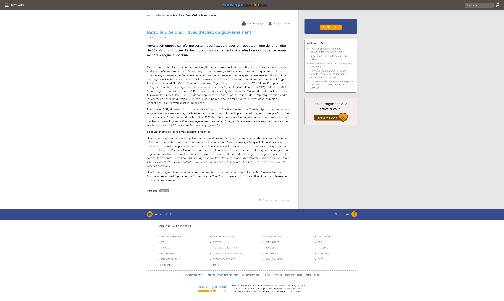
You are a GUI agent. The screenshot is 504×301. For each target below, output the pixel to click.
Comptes (277, 274)
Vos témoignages (250, 274)
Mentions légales (293, 274)
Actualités (315, 43)
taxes (216, 265)
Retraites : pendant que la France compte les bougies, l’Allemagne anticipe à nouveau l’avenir (328, 74)
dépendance (272, 242)
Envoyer (282, 23)
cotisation (324, 236)
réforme (164, 190)
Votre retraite (312, 274)
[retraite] (244, 5)
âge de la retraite (170, 236)
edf (320, 242)
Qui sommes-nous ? (194, 274)
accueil (150, 15)
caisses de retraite (224, 236)
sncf (320, 259)
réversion (323, 253)
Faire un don (327, 117)
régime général (169, 253)
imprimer (255, 23)
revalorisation (274, 259)
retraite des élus (170, 259)
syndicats (165, 265)
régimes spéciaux (275, 253)
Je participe (330, 27)
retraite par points (224, 259)
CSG (162, 242)
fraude (164, 247)
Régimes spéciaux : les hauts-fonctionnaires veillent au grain (327, 50)
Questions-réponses (228, 274)
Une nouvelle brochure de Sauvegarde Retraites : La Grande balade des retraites (331, 84)
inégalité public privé (225, 247)
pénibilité (270, 247)
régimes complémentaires (227, 253)
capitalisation (273, 236)
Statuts (266, 274)
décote (217, 242)
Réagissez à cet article (276, 200)
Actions (211, 274)
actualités (160, 15)
